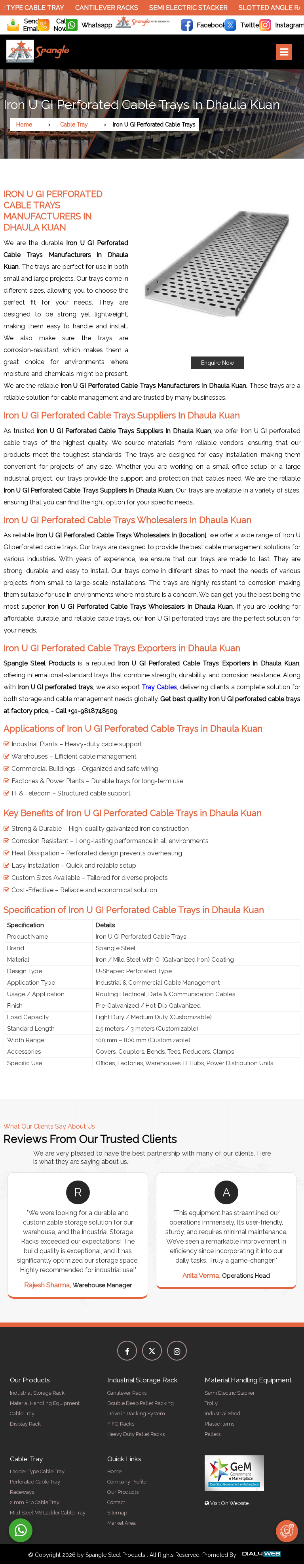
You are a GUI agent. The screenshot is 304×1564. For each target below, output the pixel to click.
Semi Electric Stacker (170, 8)
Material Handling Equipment (45, 1403)
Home (24, 124)
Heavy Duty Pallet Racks (136, 1434)
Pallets (212, 1434)
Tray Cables (159, 687)
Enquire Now (217, 363)
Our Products (123, 1492)
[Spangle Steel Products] (143, 26)
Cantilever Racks (88, 8)
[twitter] (152, 1351)
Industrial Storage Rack (37, 1393)
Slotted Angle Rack (256, 8)
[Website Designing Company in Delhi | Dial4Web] (261, 1555)
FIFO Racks (120, 1424)
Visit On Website (229, 1503)
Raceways (22, 1492)
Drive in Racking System (136, 1413)
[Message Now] (20, 1530)
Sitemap (117, 1513)
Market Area (121, 1523)
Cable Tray (74, 124)
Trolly (211, 1403)
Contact (116, 1502)
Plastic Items (219, 1424)
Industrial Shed (222, 1413)
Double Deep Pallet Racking (140, 1403)
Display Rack (25, 1424)
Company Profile (126, 1482)
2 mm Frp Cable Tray (34, 1502)
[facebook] (127, 1351)
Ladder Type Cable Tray (37, 1471)
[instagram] (177, 1351)
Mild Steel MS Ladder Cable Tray (48, 1513)
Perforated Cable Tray (35, 1482)
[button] (217, 275)
